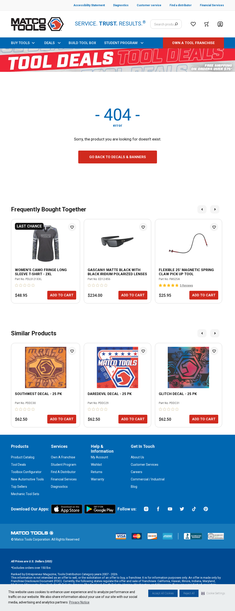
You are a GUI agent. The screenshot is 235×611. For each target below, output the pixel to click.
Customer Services (144, 464)
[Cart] (207, 24)
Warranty (97, 479)
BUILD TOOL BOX (82, 43)
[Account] (220, 24)
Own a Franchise (63, 457)
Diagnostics (59, 486)
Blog (134, 486)
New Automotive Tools (27, 479)
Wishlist (96, 464)
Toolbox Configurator (26, 472)
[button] (213, 593)
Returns (96, 472)
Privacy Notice (79, 602)
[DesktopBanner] (117, 60)
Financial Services (64, 479)
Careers (136, 472)
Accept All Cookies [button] (163, 593)
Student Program (63, 464)
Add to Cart (61, 295)
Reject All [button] (189, 593)
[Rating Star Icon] (17, 285)
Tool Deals (18, 464)
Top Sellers (19, 486)
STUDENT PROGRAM (120, 43)
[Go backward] (202, 209)
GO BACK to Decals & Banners (117, 157)
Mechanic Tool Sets (25, 494)
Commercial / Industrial (148, 479)
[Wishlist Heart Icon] (72, 227)
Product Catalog (22, 457)
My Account (99, 457)
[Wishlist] (193, 24)
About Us (137, 457)
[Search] (176, 24)
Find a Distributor (63, 472)
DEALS (49, 43)
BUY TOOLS (20, 43)
